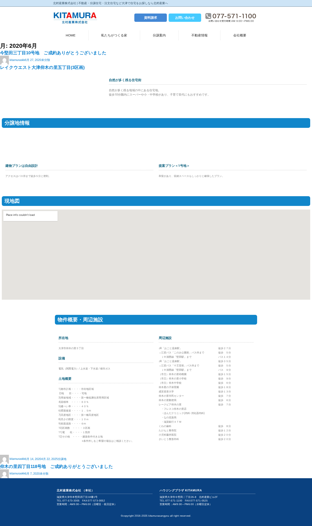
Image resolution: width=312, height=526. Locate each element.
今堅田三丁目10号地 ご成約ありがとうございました (53, 52)
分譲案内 (159, 35)
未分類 (45, 59)
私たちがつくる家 (114, 35)
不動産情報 (199, 35)
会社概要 (239, 35)
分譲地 (62, 458)
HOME (70, 35)
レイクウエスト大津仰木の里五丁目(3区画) (42, 67)
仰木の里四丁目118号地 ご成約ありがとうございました (56, 466)
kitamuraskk (17, 59)
